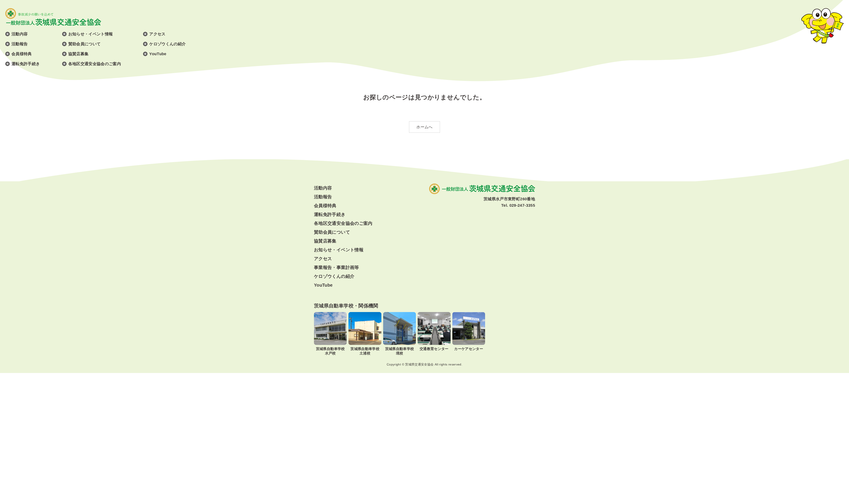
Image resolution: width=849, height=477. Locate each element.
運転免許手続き (25, 64)
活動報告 (19, 44)
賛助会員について (84, 44)
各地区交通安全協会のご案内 (94, 64)
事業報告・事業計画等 (336, 267)
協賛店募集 (78, 54)
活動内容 (19, 34)
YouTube (157, 54)
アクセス (157, 34)
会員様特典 (21, 54)
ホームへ (424, 127)
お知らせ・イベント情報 (90, 34)
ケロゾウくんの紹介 (167, 44)
